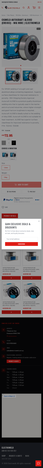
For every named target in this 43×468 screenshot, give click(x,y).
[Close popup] (39, 221)
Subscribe (21, 244)
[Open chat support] (38, 463)
